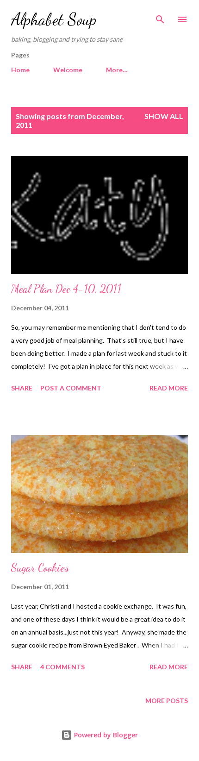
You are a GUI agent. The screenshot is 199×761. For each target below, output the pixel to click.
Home (20, 70)
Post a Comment (70, 388)
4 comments (62, 667)
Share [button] (21, 388)
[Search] (160, 16)
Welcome (67, 70)
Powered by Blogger (105, 734)
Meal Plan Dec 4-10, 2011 (66, 289)
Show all (163, 116)
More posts (166, 700)
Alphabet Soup (53, 19)
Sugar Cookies (40, 567)
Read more (168, 388)
